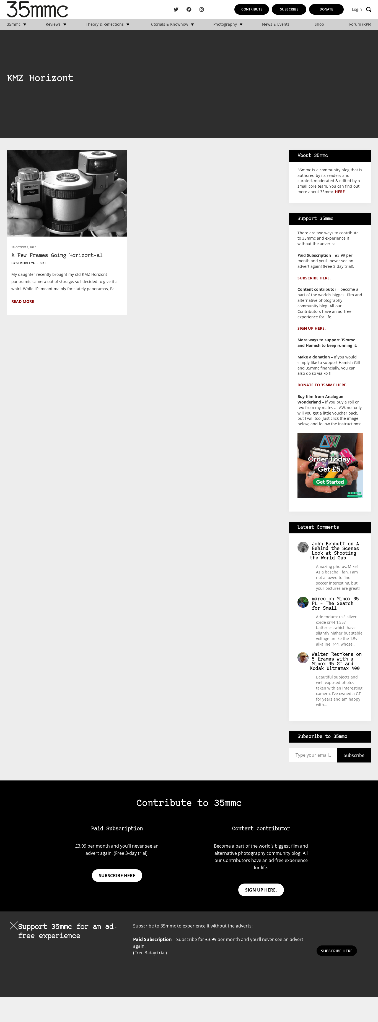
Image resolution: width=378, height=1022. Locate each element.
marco (319, 599)
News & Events (275, 24)
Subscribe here (117, 875)
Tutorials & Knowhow (168, 24)
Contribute (251, 9)
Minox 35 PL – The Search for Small (335, 604)
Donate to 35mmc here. (322, 384)
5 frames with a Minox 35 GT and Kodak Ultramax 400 (335, 664)
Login (357, 9)
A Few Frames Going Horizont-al (57, 255)
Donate (326, 9)
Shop (319, 24)
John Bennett (328, 544)
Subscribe (289, 9)
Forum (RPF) (360, 24)
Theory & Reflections (105, 24)
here (340, 191)
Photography (225, 24)
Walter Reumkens (332, 654)
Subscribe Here (337, 950)
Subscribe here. (314, 278)
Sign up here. (311, 328)
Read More (22, 301)
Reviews (53, 24)
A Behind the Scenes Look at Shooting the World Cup (334, 551)
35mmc (13, 24)
